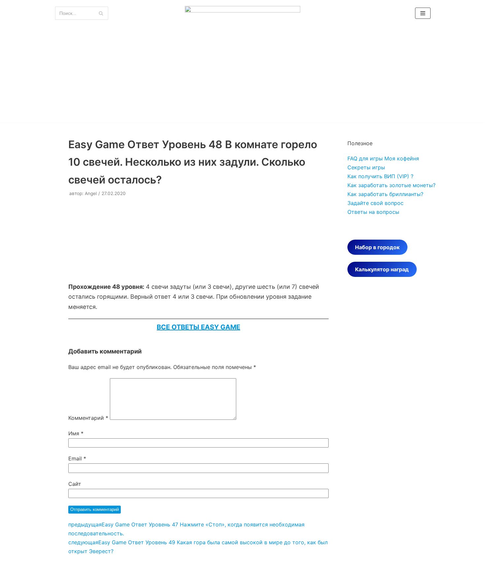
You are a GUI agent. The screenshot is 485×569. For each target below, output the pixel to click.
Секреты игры (366, 167)
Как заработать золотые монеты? (391, 185)
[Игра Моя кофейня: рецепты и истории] (242, 13)
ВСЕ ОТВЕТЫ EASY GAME (198, 327)
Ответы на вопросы (373, 212)
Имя (75, 433)
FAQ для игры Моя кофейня (383, 158)
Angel (91, 193)
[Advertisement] (242, 76)
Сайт (74, 484)
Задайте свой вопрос (375, 203)
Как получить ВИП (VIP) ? (380, 176)
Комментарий (88, 418)
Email (77, 458)
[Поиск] (100, 13)
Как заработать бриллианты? (385, 194)
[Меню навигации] (423, 13)
